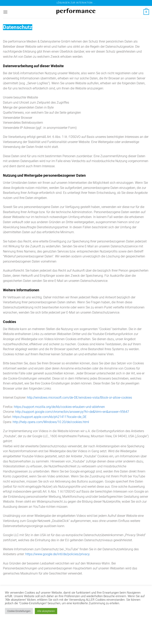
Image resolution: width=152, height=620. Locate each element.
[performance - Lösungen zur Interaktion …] (76, 12)
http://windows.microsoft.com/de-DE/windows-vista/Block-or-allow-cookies (79, 397)
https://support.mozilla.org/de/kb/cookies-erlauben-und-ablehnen (59, 407)
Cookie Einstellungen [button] (18, 611)
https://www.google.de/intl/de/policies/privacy (57, 554)
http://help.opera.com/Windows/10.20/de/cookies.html (51, 422)
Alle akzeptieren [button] (46, 611)
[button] (5, 12)
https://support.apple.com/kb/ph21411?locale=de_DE (49, 417)
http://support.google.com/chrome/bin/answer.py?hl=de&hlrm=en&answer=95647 (72, 412)
